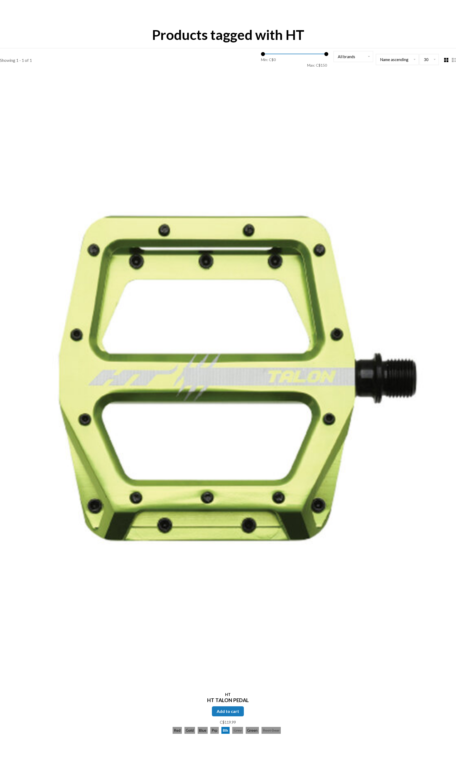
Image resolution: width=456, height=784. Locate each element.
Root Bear (271, 730)
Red (177, 730)
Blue (202, 730)
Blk (225, 730)
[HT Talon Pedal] (228, 382)
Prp (214, 730)
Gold (190, 730)
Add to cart (228, 711)
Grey (238, 730)
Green (252, 730)
